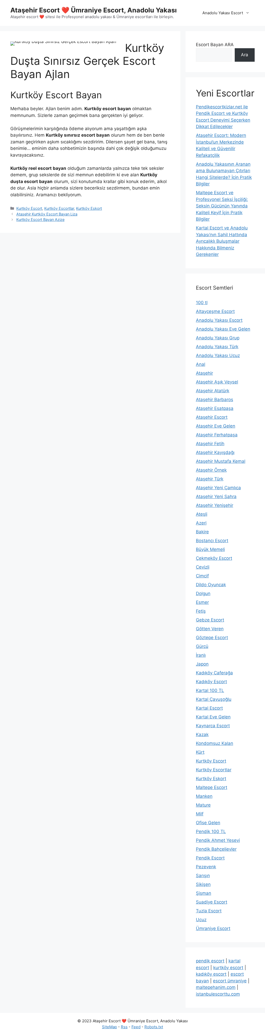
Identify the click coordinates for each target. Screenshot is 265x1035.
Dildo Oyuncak (211, 584)
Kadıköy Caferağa (214, 672)
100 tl (202, 302)
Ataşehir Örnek (211, 470)
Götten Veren (210, 628)
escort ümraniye (230, 980)
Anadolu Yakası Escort (222, 12)
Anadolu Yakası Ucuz (218, 355)
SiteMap (109, 1026)
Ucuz (201, 919)
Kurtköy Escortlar (59, 208)
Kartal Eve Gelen (213, 716)
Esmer (202, 602)
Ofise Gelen (208, 822)
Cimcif (202, 575)
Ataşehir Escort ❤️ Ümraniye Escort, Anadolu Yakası (93, 10)
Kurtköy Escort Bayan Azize (40, 219)
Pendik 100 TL (211, 831)
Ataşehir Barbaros (214, 399)
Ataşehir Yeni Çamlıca (218, 487)
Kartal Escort (209, 708)
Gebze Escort (210, 620)
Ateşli (201, 514)
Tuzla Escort (209, 910)
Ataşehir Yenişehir (214, 505)
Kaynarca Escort (213, 725)
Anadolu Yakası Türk (217, 346)
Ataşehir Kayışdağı (215, 452)
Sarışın (203, 875)
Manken (204, 796)
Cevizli (202, 567)
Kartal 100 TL (210, 690)
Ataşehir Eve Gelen (215, 426)
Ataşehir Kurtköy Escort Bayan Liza (46, 214)
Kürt (200, 752)
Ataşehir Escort (211, 417)
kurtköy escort (228, 967)
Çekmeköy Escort (214, 558)
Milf (199, 813)
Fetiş (201, 611)
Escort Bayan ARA (215, 44)
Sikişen (203, 884)
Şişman (203, 893)
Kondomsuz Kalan (214, 743)
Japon (202, 664)
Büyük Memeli (210, 549)
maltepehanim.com (215, 987)
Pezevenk (206, 866)
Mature (203, 805)
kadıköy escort (211, 974)
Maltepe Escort (211, 787)
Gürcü (202, 646)
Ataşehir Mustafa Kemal (220, 461)
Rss (124, 1026)
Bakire (202, 531)
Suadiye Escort (211, 902)
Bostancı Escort (212, 540)
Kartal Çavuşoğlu (213, 699)
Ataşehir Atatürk (212, 390)
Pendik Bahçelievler (216, 849)
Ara (244, 54)
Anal (200, 364)
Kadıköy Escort (211, 681)
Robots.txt (153, 1026)
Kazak (202, 734)
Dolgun (203, 593)
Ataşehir (204, 373)
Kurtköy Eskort (89, 208)
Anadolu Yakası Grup (217, 337)
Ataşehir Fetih (210, 443)
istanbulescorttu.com (218, 994)
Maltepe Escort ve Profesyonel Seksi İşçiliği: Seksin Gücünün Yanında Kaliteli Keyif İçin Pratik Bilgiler (222, 206)
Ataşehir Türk (209, 478)
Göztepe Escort (212, 637)
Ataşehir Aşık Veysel (217, 381)
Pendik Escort (210, 858)
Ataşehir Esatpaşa (214, 408)
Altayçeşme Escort (215, 311)
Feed (136, 1026)
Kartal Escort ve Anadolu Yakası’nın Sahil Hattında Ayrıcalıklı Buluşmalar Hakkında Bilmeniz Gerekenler (222, 241)
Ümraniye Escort (213, 928)
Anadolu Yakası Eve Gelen (223, 329)
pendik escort (210, 960)
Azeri (201, 523)
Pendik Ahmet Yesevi (218, 840)
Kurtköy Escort (29, 208)
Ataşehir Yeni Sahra (216, 496)
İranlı (201, 655)
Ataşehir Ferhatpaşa (217, 434)
